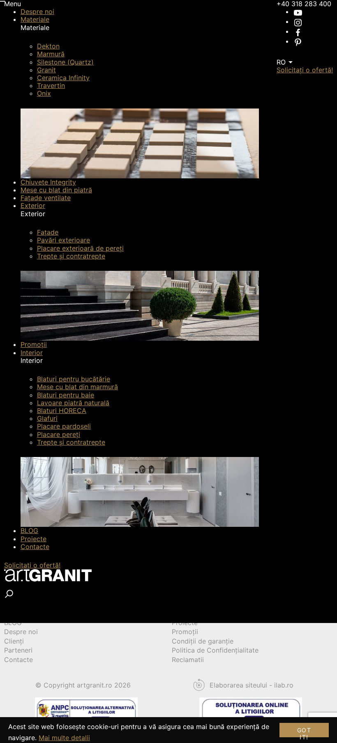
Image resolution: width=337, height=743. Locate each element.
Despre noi (37, 11)
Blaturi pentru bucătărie (73, 379)
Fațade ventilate (46, 198)
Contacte (35, 546)
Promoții (34, 344)
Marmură (51, 54)
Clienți (14, 641)
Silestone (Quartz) (65, 62)
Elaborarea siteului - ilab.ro (251, 685)
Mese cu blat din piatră (56, 190)
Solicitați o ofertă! (32, 565)
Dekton (48, 46)
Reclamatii (188, 659)
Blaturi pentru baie (65, 395)
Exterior (33, 205)
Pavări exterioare (63, 240)
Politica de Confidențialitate (215, 650)
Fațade (47, 232)
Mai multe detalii (64, 738)
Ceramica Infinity (63, 78)
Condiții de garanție (202, 641)
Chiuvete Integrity (48, 182)
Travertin (51, 85)
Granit (46, 70)
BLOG (29, 530)
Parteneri (18, 650)
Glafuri (47, 418)
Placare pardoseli (64, 426)
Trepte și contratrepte (71, 256)
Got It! (304, 732)
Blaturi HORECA (61, 410)
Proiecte (33, 539)
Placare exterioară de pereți (80, 248)
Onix (44, 93)
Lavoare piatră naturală (73, 403)
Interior (32, 352)
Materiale (35, 19)
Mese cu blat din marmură (77, 387)
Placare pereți (58, 434)
